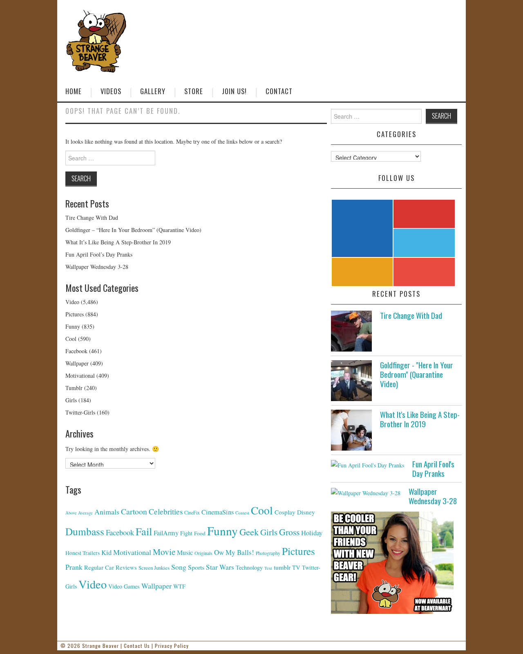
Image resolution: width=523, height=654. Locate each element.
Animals (106, 511)
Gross (289, 532)
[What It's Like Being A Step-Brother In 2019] (351, 430)
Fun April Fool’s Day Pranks (98, 254)
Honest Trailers (82, 553)
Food (200, 533)
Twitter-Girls (80, 412)
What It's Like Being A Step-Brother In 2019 (420, 419)
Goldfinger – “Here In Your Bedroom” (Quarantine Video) (133, 230)
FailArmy (166, 532)
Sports (196, 567)
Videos (111, 91)
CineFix (192, 512)
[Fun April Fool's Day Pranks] (367, 464)
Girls (71, 400)
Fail (144, 531)
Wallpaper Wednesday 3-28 (96, 267)
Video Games (124, 586)
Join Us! (234, 91)
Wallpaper (77, 363)
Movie (164, 551)
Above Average (79, 513)
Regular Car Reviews (110, 567)
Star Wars (220, 567)
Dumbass (84, 531)
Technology (249, 567)
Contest (242, 513)
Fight (186, 533)
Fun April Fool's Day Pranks (433, 468)
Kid (106, 552)
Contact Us (137, 645)
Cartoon (134, 511)
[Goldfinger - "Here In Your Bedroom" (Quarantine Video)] (351, 380)
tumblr (282, 567)
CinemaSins (217, 511)
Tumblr (74, 388)
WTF (179, 586)
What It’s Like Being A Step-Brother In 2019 (118, 242)
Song (178, 567)
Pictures (74, 314)
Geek (249, 531)
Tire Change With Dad (91, 217)
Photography (268, 553)
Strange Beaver (100, 645)
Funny (72, 326)
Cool (70, 339)
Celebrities (166, 511)
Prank (74, 567)
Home (73, 91)
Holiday (311, 532)
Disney (306, 512)
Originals (203, 553)
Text (268, 568)
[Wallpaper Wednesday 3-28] (365, 492)
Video (72, 302)
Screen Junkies (154, 567)
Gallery (152, 91)
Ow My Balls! (234, 552)
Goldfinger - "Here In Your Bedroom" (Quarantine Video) (416, 374)
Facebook (76, 351)
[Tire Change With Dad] (351, 331)
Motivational (80, 375)
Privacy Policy (172, 645)
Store (193, 91)
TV (296, 567)
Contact (279, 91)
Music (185, 552)
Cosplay (285, 512)
